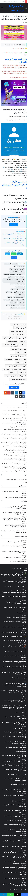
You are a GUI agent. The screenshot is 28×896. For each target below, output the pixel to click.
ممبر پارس (22, 372)
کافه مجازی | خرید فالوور (18, 369)
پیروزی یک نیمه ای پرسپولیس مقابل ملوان (16, 407)
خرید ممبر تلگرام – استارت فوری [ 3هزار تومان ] (14, 184)
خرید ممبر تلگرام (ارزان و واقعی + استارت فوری (14, 345)
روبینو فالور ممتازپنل (19, 366)
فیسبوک (14, 257)
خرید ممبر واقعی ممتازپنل (18, 356)
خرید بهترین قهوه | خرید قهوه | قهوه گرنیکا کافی (16, 479)
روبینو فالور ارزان (20, 362)
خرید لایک (22, 341)
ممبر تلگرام (12, 372)
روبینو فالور (8, 359)
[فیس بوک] (23, 392)
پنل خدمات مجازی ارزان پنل (17, 334)
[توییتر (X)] (20, 392)
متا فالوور (5, 369)
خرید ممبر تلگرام (12, 341)
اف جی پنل (14, 324)
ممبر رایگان (22, 376)
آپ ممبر (23, 324)
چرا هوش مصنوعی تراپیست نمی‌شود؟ (17, 452)
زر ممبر (8, 366)
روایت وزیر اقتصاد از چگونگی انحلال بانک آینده (15, 450)
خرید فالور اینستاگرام (8, 338)
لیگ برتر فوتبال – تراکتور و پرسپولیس (17, 426)
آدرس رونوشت (14, 387)
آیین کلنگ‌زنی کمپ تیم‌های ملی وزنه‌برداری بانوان (14, 418)
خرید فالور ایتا (21, 338)
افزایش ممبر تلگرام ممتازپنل (17, 331)
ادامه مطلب (14, 224)
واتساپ (13, 254)
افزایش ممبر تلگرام (20, 328)
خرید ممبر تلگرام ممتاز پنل (18, 349)
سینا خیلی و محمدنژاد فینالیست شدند (17, 431)
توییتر (7, 254)
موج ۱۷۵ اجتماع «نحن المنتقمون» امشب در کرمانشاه (14, 471)
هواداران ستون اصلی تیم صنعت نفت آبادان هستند (15, 429)
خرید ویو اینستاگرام (20, 359)
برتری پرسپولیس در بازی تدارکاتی (18, 420)
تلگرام (19, 254)
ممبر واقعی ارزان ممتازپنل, (18, 379)
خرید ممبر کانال (21, 352)
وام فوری (25, 482)
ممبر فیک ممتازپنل (10, 376)
